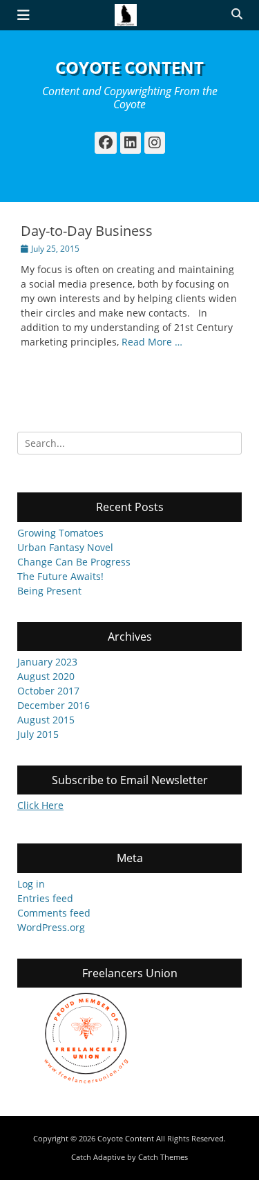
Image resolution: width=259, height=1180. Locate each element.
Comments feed (53, 912)
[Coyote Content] (126, 15)
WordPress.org (51, 927)
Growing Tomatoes (60, 532)
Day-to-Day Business (87, 230)
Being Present (49, 590)
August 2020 (46, 676)
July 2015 (38, 734)
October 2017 (48, 690)
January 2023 (47, 661)
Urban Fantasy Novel (65, 547)
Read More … (152, 341)
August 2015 (46, 719)
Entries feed (45, 898)
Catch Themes (163, 1157)
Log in (31, 883)
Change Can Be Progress (74, 561)
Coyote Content (129, 67)
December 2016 (53, 705)
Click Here (40, 805)
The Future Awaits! (60, 576)
